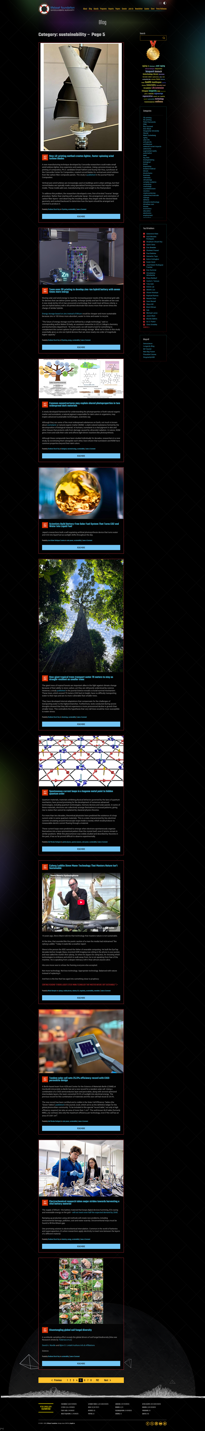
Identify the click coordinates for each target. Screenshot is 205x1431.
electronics (147, 213)
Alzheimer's (152, 66)
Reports (111, 9)
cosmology (147, 186)
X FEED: (63, 1407)
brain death (145, 77)
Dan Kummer (151, 270)
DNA (145, 124)
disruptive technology (151, 202)
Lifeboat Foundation (52, 1423)
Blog (90, 9)
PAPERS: (90, 1414)
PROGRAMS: (145, 1410)
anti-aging (160, 66)
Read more (81, 216)
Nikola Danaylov (52, 990)
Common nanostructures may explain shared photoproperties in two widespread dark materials (84, 404)
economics (147, 209)
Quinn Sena (150, 245)
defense (146, 200)
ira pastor (147, 88)
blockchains (147, 173)
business (146, 175)
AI (148, 66)
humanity (164, 82)
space (145, 99)
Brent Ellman (151, 307)
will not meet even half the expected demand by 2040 (95, 1212)
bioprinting (147, 166)
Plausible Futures (149, 354)
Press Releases (161, 9)
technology (159, 99)
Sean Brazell (151, 301)
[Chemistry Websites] (153, 51)
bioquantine (158, 69)
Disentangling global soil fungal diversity (70, 1330)
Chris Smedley (151, 325)
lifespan (145, 91)
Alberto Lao (150, 290)
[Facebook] (147, 1423)
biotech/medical (149, 169)
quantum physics (76, 842)
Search (163, 37)
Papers (117, 9)
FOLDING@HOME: (120, 1410)
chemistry (64, 1239)
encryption (147, 218)
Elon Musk (147, 129)
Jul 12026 (45, 1203)
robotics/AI (75, 990)
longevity (153, 91)
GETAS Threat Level (46, 1408)
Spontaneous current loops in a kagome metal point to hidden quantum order (81, 792)
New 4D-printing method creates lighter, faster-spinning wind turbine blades (81, 157)
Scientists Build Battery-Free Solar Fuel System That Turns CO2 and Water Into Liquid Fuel (84, 525)
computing (147, 184)
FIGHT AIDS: (64, 1410)
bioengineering (148, 160)
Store (152, 9)
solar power (70, 540)
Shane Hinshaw (152, 293)
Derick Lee (150, 287)
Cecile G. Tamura (152, 281)
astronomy (147, 149)
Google (142, 82)
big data (146, 158)
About (85, 9)
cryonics (146, 191)
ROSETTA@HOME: (66, 1414)
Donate (124, 9)
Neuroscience (163, 91)
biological (64, 449)
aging (144, 66)
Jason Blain (150, 316)
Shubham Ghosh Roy (54, 209)
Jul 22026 (45, 867)
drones (145, 206)
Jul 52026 (45, 291)
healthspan (156, 82)
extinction (153, 79)
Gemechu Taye (152, 256)
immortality (151, 85)
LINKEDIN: (118, 1404)
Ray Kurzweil (148, 126)
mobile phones (67, 990)
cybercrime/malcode (151, 195)
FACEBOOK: (64, 1404)
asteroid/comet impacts (152, 146)
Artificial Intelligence (150, 69)
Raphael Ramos (152, 296)
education (147, 211)
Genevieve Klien (152, 234)
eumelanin (51, 425)
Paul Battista (151, 253)
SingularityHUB (149, 357)
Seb (147, 310)
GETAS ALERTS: (146, 1404)
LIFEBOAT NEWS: (92, 1404)
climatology (64, 717)
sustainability (71, 209)
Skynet (145, 133)
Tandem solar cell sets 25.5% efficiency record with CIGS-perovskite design (79, 1079)
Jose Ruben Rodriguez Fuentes (56, 540)
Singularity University (151, 131)
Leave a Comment (81, 209)
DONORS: (117, 1407)
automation (147, 153)
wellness (159, 101)
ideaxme (144, 85)
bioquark (150, 71)
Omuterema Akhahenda (150, 274)
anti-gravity (147, 142)
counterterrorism (149, 189)
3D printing (64, 340)
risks (159, 96)
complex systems (149, 182)
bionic (145, 164)
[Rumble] (165, 1423)
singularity (82, 990)
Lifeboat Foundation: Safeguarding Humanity (56, 9)
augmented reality (150, 151)
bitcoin (155, 74)
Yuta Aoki (150, 284)
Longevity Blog (148, 346)
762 (97, 1380)
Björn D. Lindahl (66, 1345)
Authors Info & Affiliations (84, 1345)
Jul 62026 (45, 157)
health (148, 82)
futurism (163, 79)
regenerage (158, 93)
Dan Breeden (151, 248)
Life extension (158, 88)
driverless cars (148, 204)
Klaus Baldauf (151, 278)
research (155, 96)
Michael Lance (151, 313)
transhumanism (149, 102)
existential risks (146, 79)
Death (164, 77)
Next (106, 1380)
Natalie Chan (151, 298)
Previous (58, 1380)
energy (70, 340)
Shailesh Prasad (152, 250)
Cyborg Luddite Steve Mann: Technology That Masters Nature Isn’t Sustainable (83, 867)
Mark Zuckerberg (149, 135)
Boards (96, 9)
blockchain (161, 74)
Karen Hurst (150, 262)
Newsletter (139, 9)
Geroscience (147, 344)
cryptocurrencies (149, 193)
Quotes (146, 9)
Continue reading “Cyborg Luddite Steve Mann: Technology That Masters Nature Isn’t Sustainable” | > (80, 984)
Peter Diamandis (149, 122)
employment (148, 215)
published (91, 175)
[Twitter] (152, 1423)
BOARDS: (144, 1407)
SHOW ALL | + (146, 327)
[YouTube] (160, 1423)
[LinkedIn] (156, 1423)
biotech (158, 71)
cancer (150, 77)
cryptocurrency (155, 77)
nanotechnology (71, 449)
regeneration (148, 96)
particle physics (66, 842)
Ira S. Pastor (151, 322)
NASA (158, 91)
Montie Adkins (151, 319)
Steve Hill (149, 304)
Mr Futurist (147, 349)
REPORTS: (90, 1410)
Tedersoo (65, 1340)
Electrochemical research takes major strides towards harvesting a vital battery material (84, 1202)
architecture (147, 144)
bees (145, 155)
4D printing (64, 209)
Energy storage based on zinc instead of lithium (62, 314)
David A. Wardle (49, 1345)
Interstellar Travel (160, 85)
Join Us (130, 9)
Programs (103, 9)
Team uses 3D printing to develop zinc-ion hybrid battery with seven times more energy (84, 290)
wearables (97, 990)
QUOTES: (144, 1414)
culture (160, 77)
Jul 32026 (45, 525)
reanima (151, 94)
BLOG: (89, 1407)
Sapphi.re (72, 1423)
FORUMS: (117, 1414)
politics (146, 94)
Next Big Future (149, 352)
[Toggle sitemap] (160, 3)
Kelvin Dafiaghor (152, 259)
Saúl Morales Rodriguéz (54, 842)
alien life (146, 140)
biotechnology (148, 74)
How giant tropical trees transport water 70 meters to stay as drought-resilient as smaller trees (81, 678)
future (158, 79)
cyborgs (60, 990)
